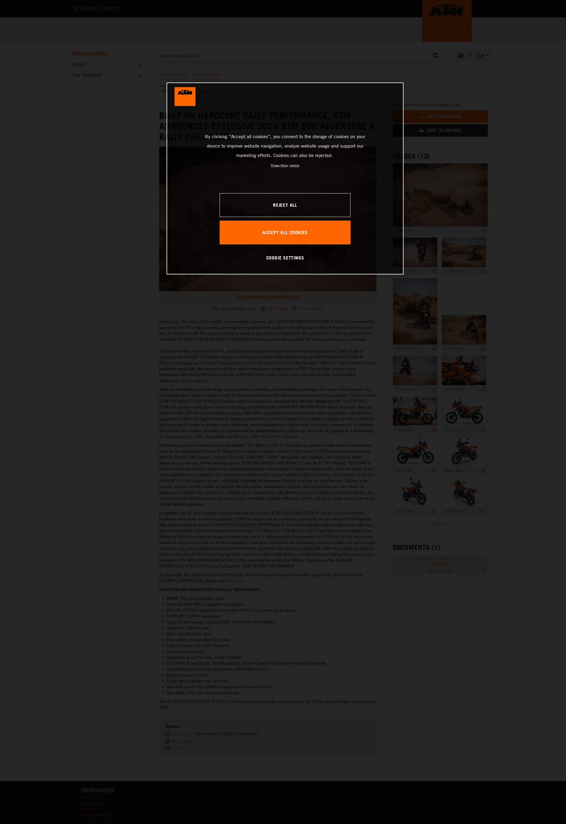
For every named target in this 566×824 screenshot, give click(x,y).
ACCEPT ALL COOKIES (285, 232)
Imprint (294, 165)
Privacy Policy (279, 165)
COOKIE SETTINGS (285, 258)
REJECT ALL (285, 205)
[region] (285, 178)
